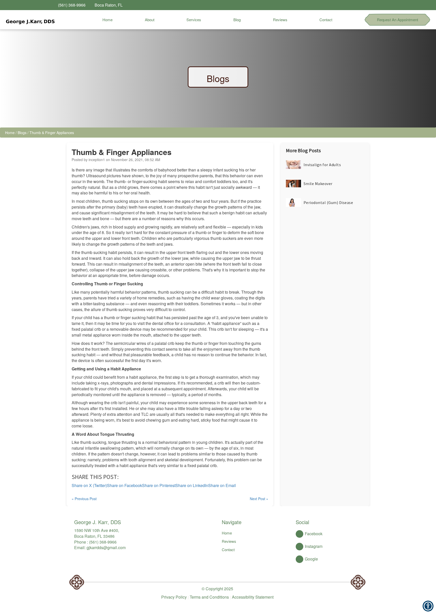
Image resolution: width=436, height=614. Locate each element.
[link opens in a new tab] (361, 5)
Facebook (313, 533)
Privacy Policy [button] (174, 597)
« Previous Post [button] (84, 498)
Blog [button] (237, 19)
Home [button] (107, 19)
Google (311, 559)
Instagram (313, 546)
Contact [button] (325, 19)
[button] (30, 19)
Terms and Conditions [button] (209, 597)
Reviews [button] (280, 19)
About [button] (149, 19)
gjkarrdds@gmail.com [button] (106, 547)
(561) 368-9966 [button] (103, 542)
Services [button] (193, 19)
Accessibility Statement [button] (253, 597)
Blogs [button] (22, 132)
